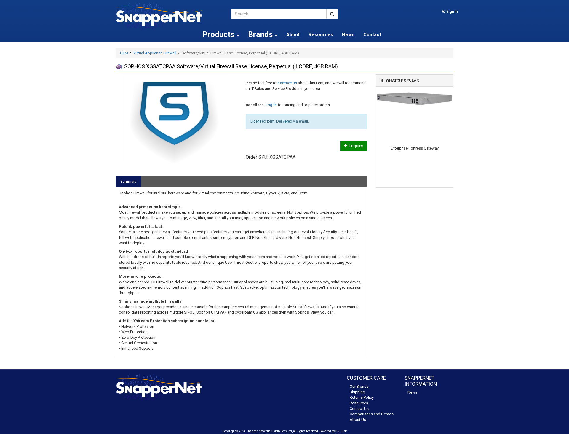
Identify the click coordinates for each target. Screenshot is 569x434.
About (293, 34)
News (348, 34)
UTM (124, 53)
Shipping (357, 392)
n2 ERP (341, 431)
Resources (321, 34)
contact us (287, 83)
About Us (358, 419)
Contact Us (359, 408)
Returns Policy (362, 397)
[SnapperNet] (169, 16)
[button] (450, 11)
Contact (372, 34)
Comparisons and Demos (372, 414)
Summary (128, 181)
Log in (271, 105)
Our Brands (359, 386)
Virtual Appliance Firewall (154, 53)
